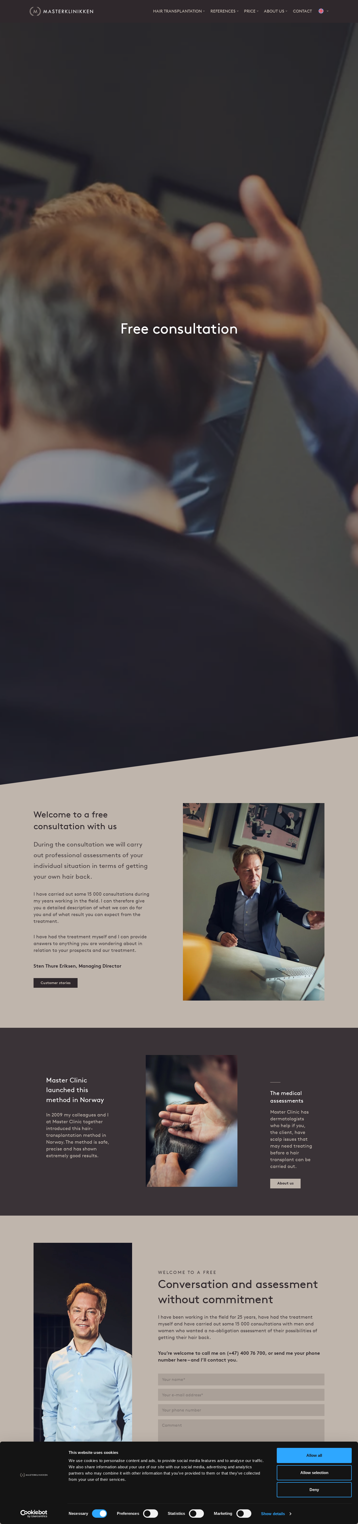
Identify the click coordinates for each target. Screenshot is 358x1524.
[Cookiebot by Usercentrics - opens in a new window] (34, 1514)
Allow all (314, 1455)
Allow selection (314, 1472)
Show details (273, 1513)
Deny (314, 1489)
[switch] (150, 1513)
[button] (323, 11)
